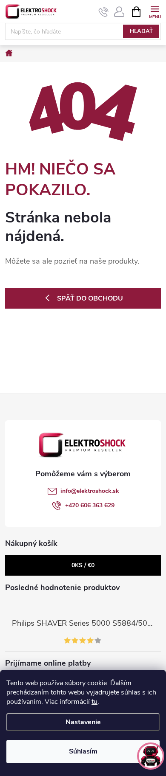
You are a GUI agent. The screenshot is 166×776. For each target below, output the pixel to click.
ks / (83, 565)
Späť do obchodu (90, 298)
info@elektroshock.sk (89, 491)
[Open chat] (150, 756)
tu (94, 701)
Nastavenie (83, 722)
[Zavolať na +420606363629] (103, 11)
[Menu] (154, 11)
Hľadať (141, 31)
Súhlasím (83, 751)
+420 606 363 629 (89, 505)
